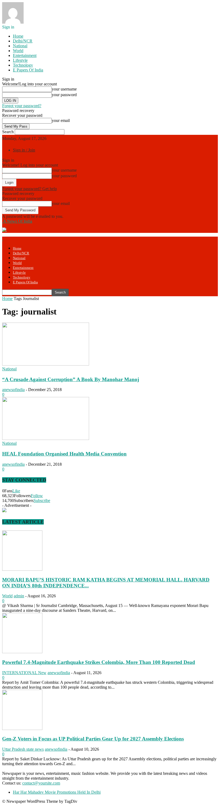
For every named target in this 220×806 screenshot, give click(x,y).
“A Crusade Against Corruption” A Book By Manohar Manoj (70, 379)
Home (18, 36)
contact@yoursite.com (41, 783)
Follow (37, 495)
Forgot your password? (21, 105)
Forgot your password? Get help (29, 188)
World (18, 50)
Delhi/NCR (22, 41)
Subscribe (42, 500)
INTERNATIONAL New (24, 672)
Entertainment (24, 55)
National (20, 46)
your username (64, 89)
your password (64, 94)
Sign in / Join (24, 150)
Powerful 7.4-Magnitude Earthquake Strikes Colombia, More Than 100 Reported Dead (98, 662)
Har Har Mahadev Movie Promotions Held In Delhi (57, 792)
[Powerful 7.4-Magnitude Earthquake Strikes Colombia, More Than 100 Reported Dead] (22, 651)
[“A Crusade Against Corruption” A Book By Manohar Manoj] (45, 364)
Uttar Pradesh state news (23, 749)
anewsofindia (13, 389)
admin (19, 596)
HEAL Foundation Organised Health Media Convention (64, 454)
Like (16, 491)
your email (61, 120)
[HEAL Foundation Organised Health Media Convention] (45, 438)
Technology (23, 65)
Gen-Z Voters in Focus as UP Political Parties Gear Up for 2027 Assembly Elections (93, 739)
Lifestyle (20, 60)
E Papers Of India (28, 70)
